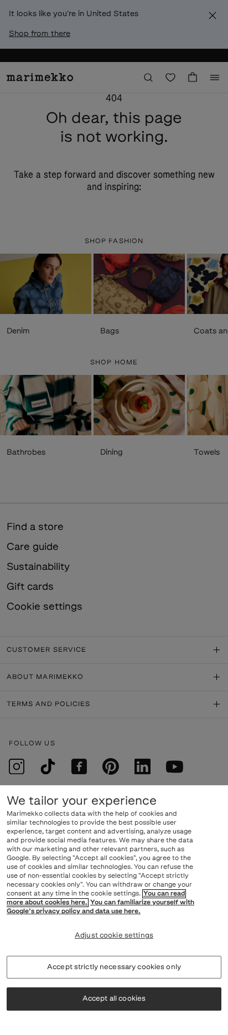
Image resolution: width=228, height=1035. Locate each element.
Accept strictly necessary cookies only (114, 967)
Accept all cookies (114, 998)
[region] (114, 910)
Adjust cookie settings (114, 935)
